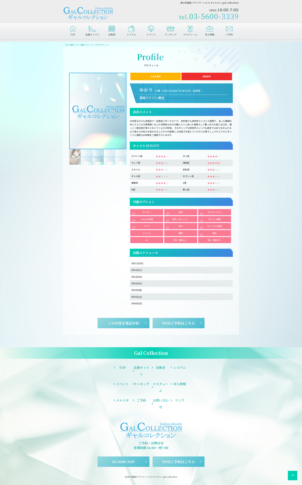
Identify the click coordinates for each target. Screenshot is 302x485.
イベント (151, 34)
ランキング (170, 34)
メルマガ (122, 400)
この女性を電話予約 (123, 323)
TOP (72, 34)
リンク (179, 400)
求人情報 (209, 34)
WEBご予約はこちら (178, 323)
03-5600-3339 (123, 461)
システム (131, 34)
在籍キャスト (92, 34)
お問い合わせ (160, 403)
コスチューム (190, 34)
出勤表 (111, 34)
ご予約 (229, 34)
